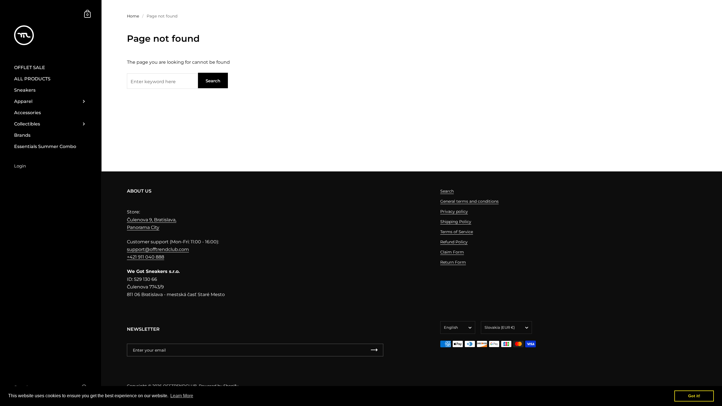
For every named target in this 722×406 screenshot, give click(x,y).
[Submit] (374, 350)
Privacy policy (454, 211)
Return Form (453, 262)
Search (213, 80)
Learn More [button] (181, 395)
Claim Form (452, 252)
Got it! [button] (694, 396)
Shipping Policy (455, 221)
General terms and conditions (469, 201)
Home (133, 16)
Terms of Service (456, 231)
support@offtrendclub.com (158, 249)
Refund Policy (454, 241)
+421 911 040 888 (145, 257)
